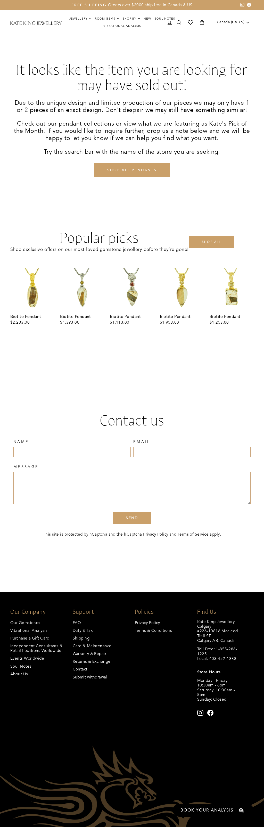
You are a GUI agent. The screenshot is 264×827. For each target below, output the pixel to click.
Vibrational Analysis (28, 630)
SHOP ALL (211, 242)
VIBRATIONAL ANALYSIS (122, 26)
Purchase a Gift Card (29, 638)
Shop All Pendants (132, 170)
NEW (147, 18)
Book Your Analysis (207, 810)
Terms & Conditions (153, 630)
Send (132, 518)
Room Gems (105, 18)
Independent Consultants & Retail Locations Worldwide (36, 648)
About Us (19, 674)
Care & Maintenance (92, 645)
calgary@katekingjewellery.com (226, 663)
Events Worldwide (27, 658)
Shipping (81, 638)
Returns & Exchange (92, 661)
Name (21, 442)
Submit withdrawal (90, 677)
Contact (80, 669)
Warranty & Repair (89, 653)
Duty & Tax (83, 630)
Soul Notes (165, 18)
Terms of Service (193, 534)
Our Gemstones (25, 622)
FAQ (77, 622)
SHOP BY (130, 18)
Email (141, 442)
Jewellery (78, 18)
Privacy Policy (155, 534)
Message (26, 467)
